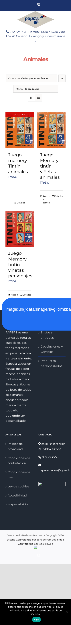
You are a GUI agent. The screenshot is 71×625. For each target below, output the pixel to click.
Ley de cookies (18, 486)
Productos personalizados (51, 363)
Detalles (21, 202)
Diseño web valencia (19, 539)
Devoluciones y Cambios (52, 349)
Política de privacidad (15, 446)
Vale (36, 619)
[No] (66, 612)
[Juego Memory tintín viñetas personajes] (19, 229)
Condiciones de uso (19, 474)
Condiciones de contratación (19, 460)
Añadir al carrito (46, 199)
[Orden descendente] (62, 78)
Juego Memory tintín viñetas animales (50, 166)
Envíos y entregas (47, 335)
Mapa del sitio (18, 504)
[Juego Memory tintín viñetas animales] (51, 130)
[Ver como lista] (38, 97)
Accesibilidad (17, 495)
